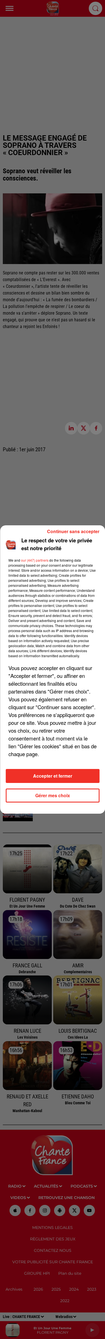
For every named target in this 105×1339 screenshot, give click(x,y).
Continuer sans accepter (73, 531)
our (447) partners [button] (34, 560)
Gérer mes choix (52, 795)
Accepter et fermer (52, 776)
